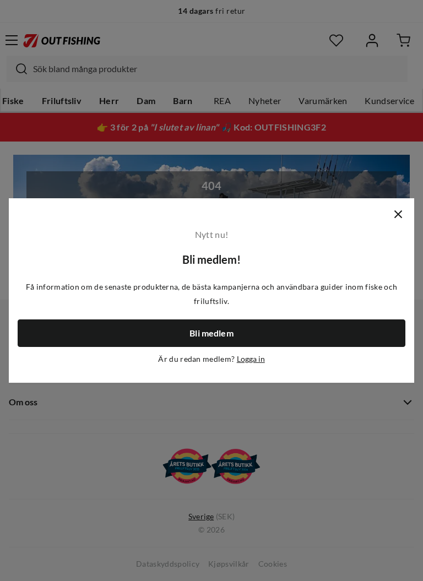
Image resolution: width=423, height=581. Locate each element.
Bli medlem (211, 333)
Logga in (251, 359)
